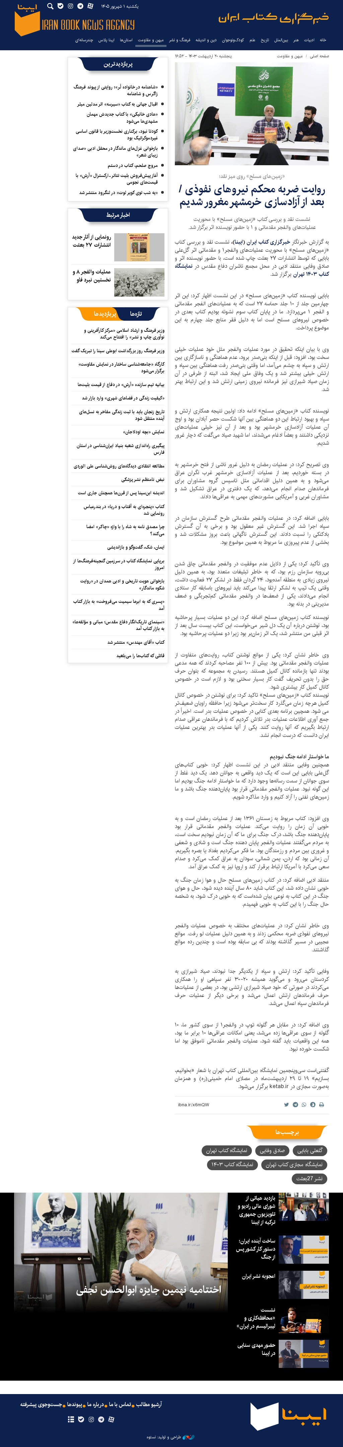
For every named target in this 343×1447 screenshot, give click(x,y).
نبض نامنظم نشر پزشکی (142, 479)
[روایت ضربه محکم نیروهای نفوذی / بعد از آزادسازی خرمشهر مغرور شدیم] (252, 113)
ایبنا (273, 18)
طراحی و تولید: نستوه (164, 1437)
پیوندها (74, 1405)
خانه (323, 40)
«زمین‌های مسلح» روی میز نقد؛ (252, 176)
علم (253, 40)
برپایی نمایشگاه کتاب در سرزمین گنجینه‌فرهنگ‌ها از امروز (119, 564)
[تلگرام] (101, 1420)
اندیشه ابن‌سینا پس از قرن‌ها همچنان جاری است (121, 493)
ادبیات (309, 40)
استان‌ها (126, 40)
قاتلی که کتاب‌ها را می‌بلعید (140, 655)
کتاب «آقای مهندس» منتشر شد (135, 642)
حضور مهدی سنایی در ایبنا (256, 1349)
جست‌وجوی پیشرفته (41, 1405)
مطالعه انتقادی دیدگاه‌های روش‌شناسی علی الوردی (119, 466)
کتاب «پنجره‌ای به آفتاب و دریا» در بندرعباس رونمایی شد (124, 510)
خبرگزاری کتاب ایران (269, 242)
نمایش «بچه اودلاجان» (143, 432)
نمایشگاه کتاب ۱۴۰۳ (232, 1164)
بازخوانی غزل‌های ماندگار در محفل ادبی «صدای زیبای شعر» (115, 152)
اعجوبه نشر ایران (258, 1276)
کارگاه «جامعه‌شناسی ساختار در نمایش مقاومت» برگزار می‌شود (121, 368)
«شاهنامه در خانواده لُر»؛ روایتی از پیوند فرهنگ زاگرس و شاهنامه (116, 90)
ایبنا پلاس (106, 40)
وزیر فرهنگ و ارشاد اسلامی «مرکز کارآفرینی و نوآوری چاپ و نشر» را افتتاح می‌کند (124, 334)
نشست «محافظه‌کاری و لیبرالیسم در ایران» (255, 1318)
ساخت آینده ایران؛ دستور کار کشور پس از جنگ (255, 1249)
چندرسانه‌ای (84, 40)
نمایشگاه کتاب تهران (226, 1150)
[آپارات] (111, 1420)
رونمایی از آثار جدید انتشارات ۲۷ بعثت (91, 241)
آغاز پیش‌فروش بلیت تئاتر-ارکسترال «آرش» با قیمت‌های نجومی (117, 179)
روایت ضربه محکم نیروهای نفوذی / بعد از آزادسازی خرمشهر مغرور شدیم (252, 195)
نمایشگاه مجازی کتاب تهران (294, 1164)
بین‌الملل (281, 40)
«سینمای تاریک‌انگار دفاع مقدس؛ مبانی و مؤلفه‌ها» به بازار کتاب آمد (118, 625)
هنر (296, 40)
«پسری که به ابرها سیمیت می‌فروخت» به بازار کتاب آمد (118, 605)
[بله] (81, 1420)
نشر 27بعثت (309, 1178)
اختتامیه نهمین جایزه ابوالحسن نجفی (148, 1289)
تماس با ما (120, 1405)
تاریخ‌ (265, 40)
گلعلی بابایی (310, 1150)
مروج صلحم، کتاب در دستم (133, 165)
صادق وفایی (272, 1150)
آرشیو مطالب (149, 1405)
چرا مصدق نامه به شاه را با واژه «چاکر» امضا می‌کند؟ (125, 530)
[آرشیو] (71, 1420)
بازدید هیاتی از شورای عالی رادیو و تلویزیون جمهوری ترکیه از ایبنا (256, 1210)
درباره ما (95, 1405)
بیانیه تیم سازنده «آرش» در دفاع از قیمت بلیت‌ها (121, 384)
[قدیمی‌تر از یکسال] (139, 247)
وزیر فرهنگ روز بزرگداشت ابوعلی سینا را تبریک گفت (118, 351)
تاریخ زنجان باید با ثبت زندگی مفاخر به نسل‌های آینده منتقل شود (121, 415)
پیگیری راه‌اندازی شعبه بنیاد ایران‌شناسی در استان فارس (120, 449)
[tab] (136, 314)
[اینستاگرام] (91, 1420)
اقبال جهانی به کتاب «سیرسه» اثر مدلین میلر (117, 104)
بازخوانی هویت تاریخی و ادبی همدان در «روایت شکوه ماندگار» (122, 584)
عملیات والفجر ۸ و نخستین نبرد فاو (92, 276)
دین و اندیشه (206, 40)
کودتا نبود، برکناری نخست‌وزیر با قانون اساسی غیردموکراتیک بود (117, 135)
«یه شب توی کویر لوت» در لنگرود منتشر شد (118, 192)
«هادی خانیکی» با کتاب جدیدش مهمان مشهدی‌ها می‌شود (122, 118)
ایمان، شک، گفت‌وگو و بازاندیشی (135, 547)
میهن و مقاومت (151, 40)
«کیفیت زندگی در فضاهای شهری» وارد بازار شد (123, 398)
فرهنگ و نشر (179, 40)
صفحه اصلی (319, 56)
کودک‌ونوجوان (233, 40)
